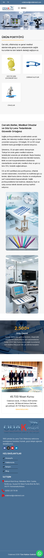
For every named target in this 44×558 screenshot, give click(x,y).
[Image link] (22, 221)
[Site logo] (8, 8)
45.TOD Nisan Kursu (22, 396)
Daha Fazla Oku (22, 409)
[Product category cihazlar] (11, 96)
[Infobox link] (31, 2)
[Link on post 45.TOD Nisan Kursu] (22, 377)
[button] (2, 20)
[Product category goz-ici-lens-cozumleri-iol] (11, 67)
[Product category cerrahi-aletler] (32, 67)
